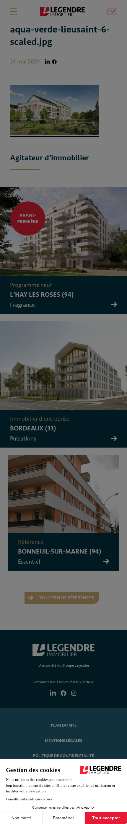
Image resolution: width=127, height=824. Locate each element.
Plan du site (63, 725)
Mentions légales (63, 740)
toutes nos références (66, 598)
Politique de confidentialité (63, 755)
